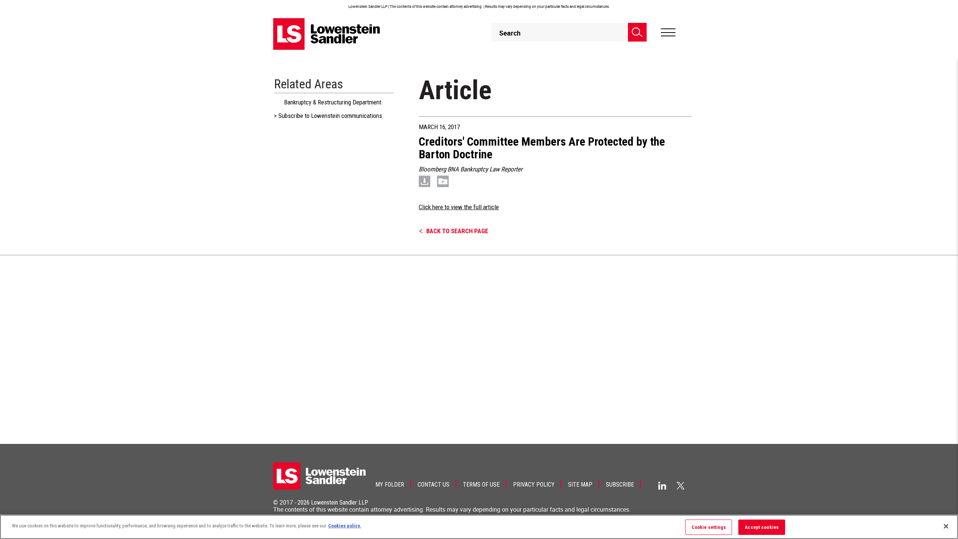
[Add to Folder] (443, 181)
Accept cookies (762, 527)
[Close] (946, 526)
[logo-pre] (326, 34)
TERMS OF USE (481, 484)
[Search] (637, 32)
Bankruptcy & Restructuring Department (332, 102)
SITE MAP (580, 484)
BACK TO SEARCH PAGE (457, 231)
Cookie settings (709, 527)
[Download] (424, 181)
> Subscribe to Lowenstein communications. (329, 115)
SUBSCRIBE (620, 484)
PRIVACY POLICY (534, 484)
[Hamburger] (668, 32)
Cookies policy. (344, 526)
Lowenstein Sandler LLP (339, 502)
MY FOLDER (389, 484)
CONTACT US (433, 484)
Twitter (681, 485)
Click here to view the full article (459, 207)
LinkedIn (662, 486)
